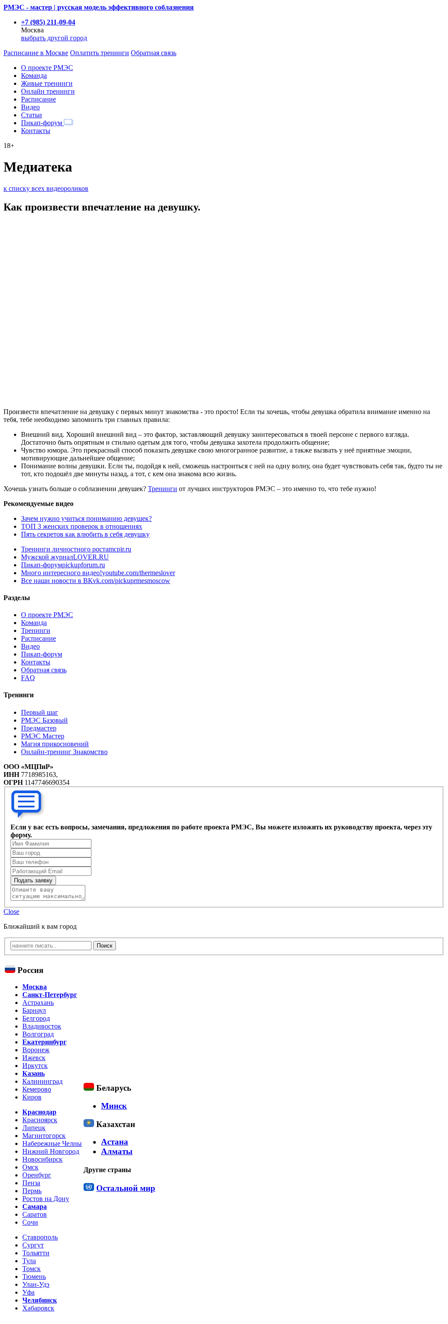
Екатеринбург (44, 1042)
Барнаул (34, 1010)
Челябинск (39, 1300)
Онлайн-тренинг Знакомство (64, 751)
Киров (32, 1097)
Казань (33, 1073)
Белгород (36, 1018)
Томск (31, 1268)
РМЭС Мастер (42, 736)
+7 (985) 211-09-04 (48, 22)
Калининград (42, 1081)
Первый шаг (39, 712)
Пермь (32, 1190)
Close (11, 911)
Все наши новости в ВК (95, 580)
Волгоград (38, 1034)
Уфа (28, 1292)
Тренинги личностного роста (76, 549)
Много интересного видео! (98, 572)
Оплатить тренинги (99, 52)
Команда (34, 75)
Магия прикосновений (55, 744)
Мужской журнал (65, 557)
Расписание (38, 99)
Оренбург (36, 1175)
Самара (34, 1206)
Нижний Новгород (50, 1151)
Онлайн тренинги (48, 91)
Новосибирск (42, 1159)
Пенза (31, 1183)
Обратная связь (153, 52)
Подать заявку (33, 880)
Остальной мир (125, 1188)
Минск (114, 1105)
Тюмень (34, 1276)
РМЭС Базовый (44, 720)
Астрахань (38, 1002)
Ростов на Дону (45, 1198)
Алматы (117, 1151)
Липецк (34, 1127)
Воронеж (35, 1050)
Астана (114, 1141)
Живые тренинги (47, 83)
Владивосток (41, 1026)
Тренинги (162, 488)
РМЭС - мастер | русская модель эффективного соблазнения (99, 7)
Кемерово (36, 1089)
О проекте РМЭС (47, 67)
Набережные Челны (52, 1143)
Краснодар (39, 1112)
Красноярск (39, 1120)
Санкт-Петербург (49, 994)
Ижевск (34, 1057)
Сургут (33, 1245)
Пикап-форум (42, 122)
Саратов (34, 1214)
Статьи (31, 115)
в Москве (36, 52)
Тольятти (35, 1253)
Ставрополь (40, 1237)
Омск (30, 1167)
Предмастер (38, 728)
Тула (29, 1260)
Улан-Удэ (35, 1284)
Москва (34, 986)
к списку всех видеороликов (46, 188)
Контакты (35, 130)
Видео (30, 107)
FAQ (28, 677)
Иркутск (35, 1065)
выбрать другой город (54, 38)
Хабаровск (38, 1308)
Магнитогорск (44, 1135)
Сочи (30, 1222)
